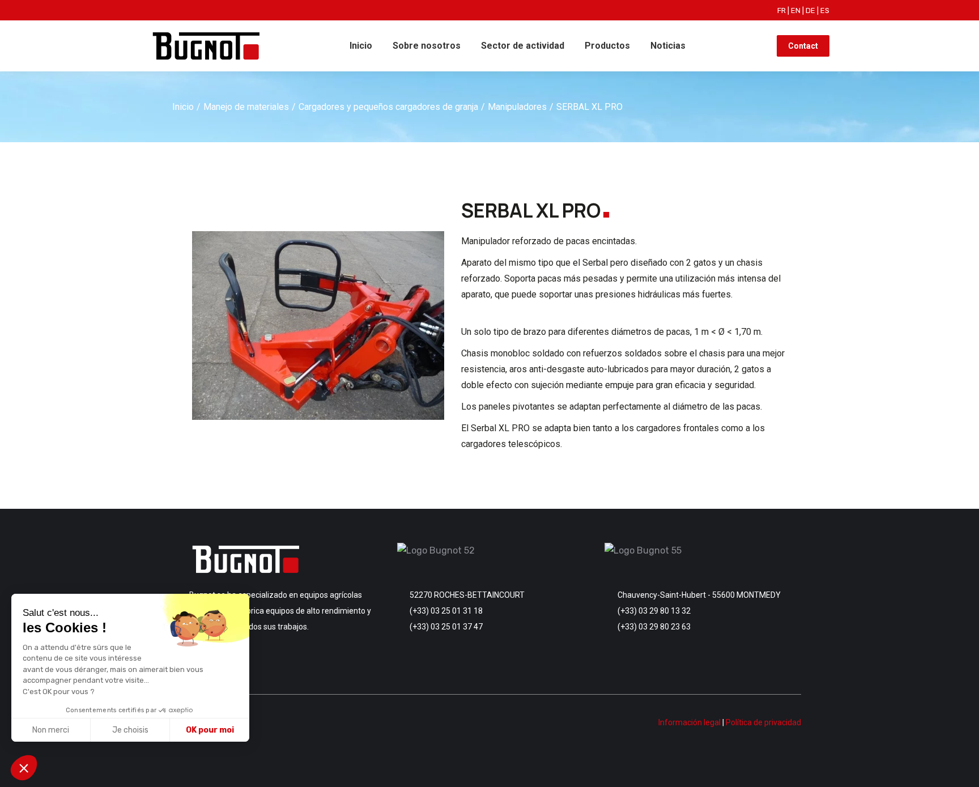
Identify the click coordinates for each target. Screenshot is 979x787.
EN (796, 10)
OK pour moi (210, 730)
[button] (23, 767)
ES (824, 10)
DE (810, 10)
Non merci (50, 730)
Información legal (689, 722)
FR (781, 10)
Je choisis (130, 730)
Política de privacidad (763, 722)
